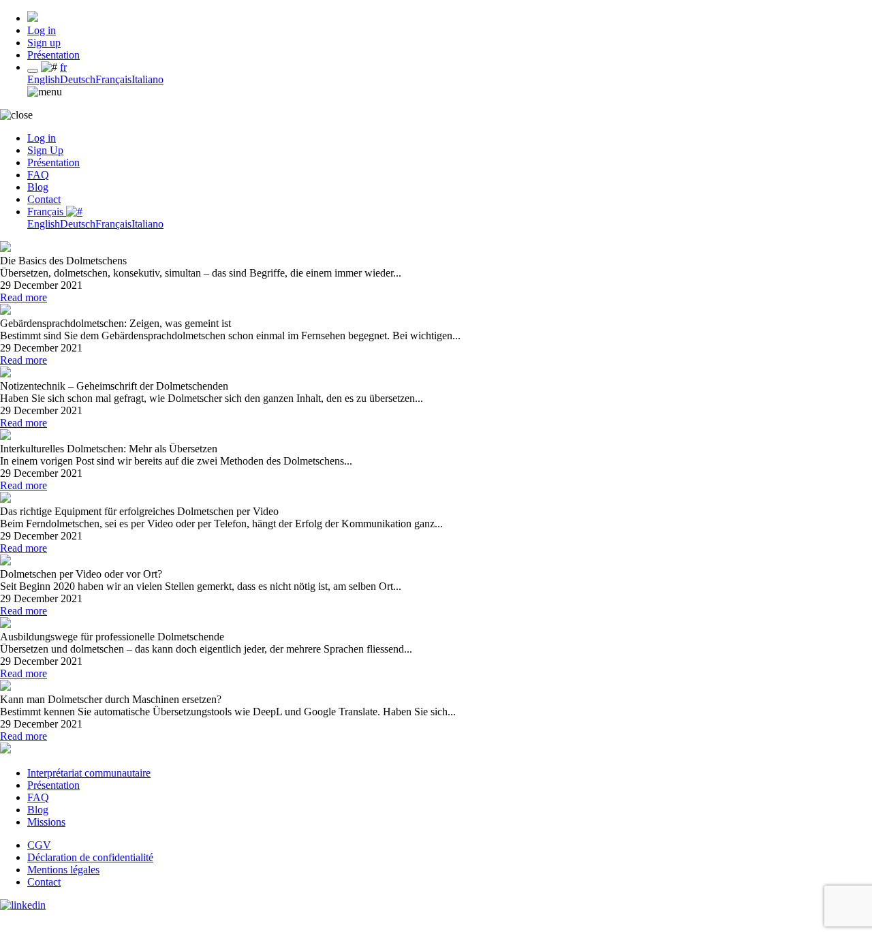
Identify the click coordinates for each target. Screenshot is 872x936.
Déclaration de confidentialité (90, 857)
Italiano (147, 79)
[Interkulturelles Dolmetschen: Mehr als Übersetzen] (5, 436)
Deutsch (77, 79)
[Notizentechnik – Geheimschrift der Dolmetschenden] (5, 373)
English (43, 79)
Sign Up (45, 150)
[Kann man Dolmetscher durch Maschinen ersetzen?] (5, 687)
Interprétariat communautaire (89, 773)
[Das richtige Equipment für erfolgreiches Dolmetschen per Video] (5, 499)
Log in (41, 30)
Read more (23, 297)
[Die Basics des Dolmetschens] (5, 248)
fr (63, 67)
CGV (39, 845)
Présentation (53, 55)
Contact (44, 199)
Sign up (44, 42)
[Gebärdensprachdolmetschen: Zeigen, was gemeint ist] (5, 311)
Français (113, 79)
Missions (46, 822)
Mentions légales (63, 869)
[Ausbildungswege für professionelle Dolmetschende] (5, 624)
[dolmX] (32, 18)
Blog (37, 187)
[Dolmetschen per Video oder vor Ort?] (5, 561)
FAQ (38, 175)
